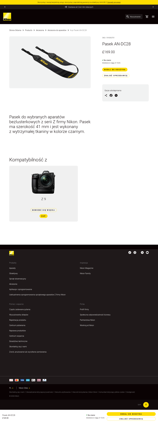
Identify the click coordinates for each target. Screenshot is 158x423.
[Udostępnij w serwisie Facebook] (111, 95)
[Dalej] (153, 7)
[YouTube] (147, 252)
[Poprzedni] (4, 7)
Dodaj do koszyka (115, 70)
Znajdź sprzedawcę (116, 76)
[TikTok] (129, 252)
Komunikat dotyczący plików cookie (111, 392)
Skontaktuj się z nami (16, 392)
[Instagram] (134, 252)
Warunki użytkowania (63, 392)
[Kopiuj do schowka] (106, 95)
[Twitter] (142, 252)
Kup (43, 216)
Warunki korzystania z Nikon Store (84, 392)
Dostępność (130, 392)
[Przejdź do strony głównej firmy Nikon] (7, 17)
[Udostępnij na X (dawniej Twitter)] (116, 95)
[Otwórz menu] (153, 16)
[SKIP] (146, 405)
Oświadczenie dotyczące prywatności (39, 392)
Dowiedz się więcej (43, 210)
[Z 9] (44, 182)
